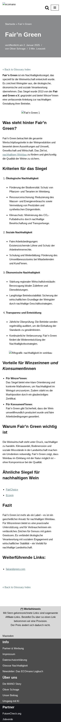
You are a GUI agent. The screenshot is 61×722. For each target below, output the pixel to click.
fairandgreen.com (15, 569)
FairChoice (12, 489)
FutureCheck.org (12, 713)
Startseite (10, 24)
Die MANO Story (12, 683)
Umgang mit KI (11, 701)
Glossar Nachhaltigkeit (15, 665)
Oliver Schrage (18, 48)
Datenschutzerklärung (15, 659)
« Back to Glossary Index (17, 69)
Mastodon (8, 635)
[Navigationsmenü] (55, 7)
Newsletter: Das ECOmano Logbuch (23, 671)
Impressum (9, 654)
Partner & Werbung (13, 648)
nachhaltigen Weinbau (15, 154)
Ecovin (10, 495)
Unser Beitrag (10, 695)
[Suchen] (47, 8)
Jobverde (8, 719)
